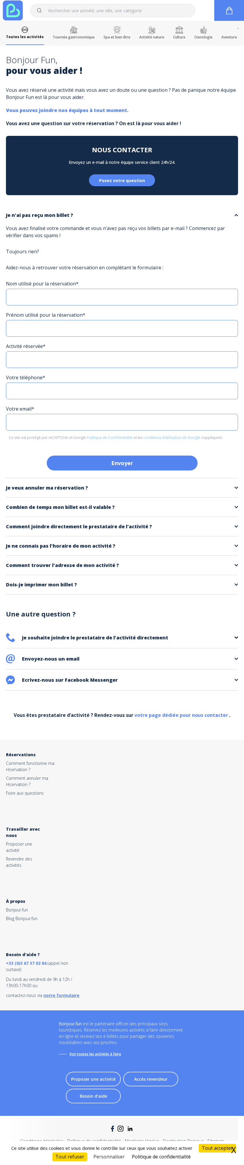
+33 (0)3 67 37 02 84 (26, 963)
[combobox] (112, 10)
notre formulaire (61, 995)
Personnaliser (109, 1156)
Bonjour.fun (17, 910)
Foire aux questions (25, 793)
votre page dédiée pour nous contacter (181, 715)
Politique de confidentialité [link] (161, 1156)
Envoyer (122, 463)
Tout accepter (217, 1148)
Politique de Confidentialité (110, 437)
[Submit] (41, 10)
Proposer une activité (93, 1079)
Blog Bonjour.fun (21, 918)
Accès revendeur (151, 1079)
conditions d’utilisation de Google (172, 437)
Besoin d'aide (93, 1096)
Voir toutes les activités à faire (95, 1054)
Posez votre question (122, 180)
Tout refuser (69, 1156)
